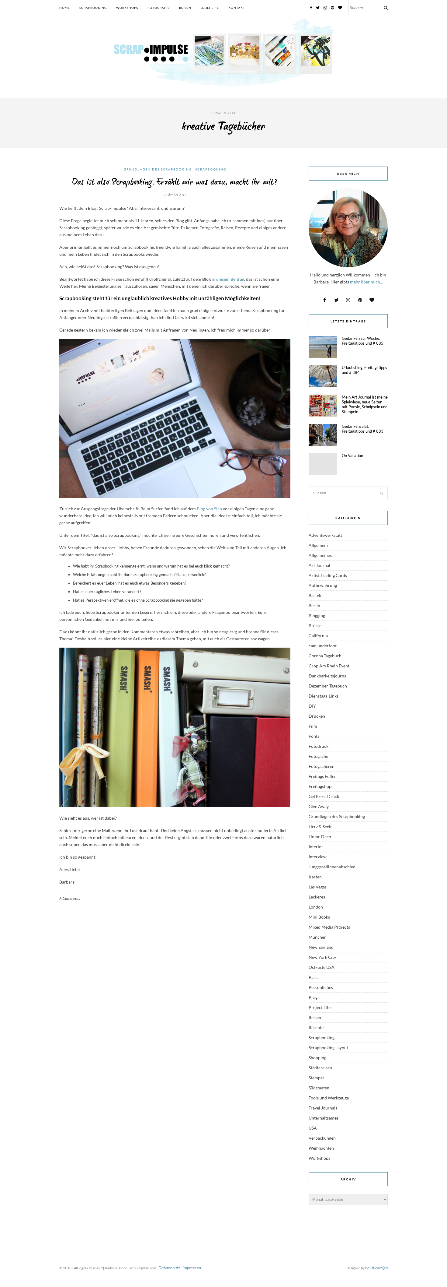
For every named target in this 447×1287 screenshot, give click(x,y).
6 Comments (69, 898)
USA (313, 1128)
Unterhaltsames (323, 1117)
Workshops (127, 7)
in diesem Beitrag (227, 279)
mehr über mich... (366, 281)
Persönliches (321, 987)
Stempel (316, 1077)
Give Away (319, 806)
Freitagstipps (321, 786)
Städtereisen (320, 1067)
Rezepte (316, 1027)
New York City (322, 957)
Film (313, 726)
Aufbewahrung (323, 585)
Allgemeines (320, 555)
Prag (313, 997)
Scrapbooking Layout (328, 1047)
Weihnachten (321, 1148)
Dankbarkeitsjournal (328, 675)
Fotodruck (318, 746)
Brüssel (316, 625)
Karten (315, 876)
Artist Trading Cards (328, 575)
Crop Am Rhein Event (329, 665)
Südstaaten (319, 1087)
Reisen (185, 7)
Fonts (314, 736)
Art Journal (319, 565)
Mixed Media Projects (329, 927)
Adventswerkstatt (325, 535)
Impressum (191, 1267)
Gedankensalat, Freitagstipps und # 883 (362, 429)
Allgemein (318, 545)
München (318, 937)
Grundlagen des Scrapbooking (158, 169)
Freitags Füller (322, 776)
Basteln (316, 595)
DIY (312, 706)
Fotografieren (321, 766)
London (316, 906)
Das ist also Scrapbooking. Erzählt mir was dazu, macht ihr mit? (175, 182)
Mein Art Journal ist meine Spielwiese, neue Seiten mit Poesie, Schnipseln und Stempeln (365, 404)
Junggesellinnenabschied (332, 866)
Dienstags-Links (323, 695)
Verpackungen (322, 1138)
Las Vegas (318, 886)
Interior (316, 846)
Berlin (314, 605)
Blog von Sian (210, 508)
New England (321, 947)
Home (64, 7)
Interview (318, 856)
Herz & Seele (320, 826)
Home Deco (320, 836)
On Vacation (352, 455)
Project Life (320, 1007)
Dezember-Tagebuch (328, 685)
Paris (313, 977)
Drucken (317, 716)
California (318, 635)
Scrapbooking (93, 7)
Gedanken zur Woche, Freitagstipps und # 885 (362, 341)
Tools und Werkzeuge (329, 1097)
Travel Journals (323, 1107)
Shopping (317, 1057)
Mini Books (319, 917)
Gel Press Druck (324, 796)
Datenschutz (169, 1267)
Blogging (317, 615)
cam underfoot (323, 645)
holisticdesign (376, 1267)
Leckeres (317, 896)
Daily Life (210, 7)
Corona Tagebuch (325, 655)
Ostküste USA (321, 967)
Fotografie (158, 7)
